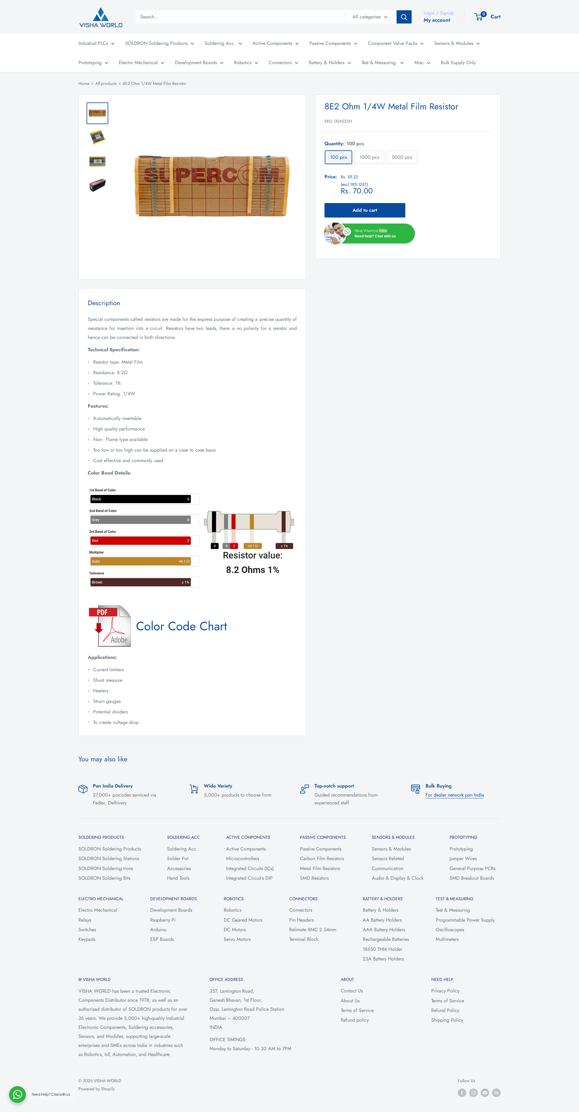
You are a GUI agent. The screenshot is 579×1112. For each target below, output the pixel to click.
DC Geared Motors (243, 919)
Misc (419, 62)
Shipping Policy (447, 1019)
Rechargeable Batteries (386, 939)
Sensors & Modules (453, 43)
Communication (387, 868)
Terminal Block (303, 939)
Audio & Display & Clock (397, 878)
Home (83, 83)
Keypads (86, 939)
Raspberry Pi (163, 919)
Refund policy (355, 1019)
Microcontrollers (242, 858)
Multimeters (447, 939)
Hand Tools (178, 878)
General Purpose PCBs (472, 868)
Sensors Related (388, 858)
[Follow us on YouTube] (485, 1092)
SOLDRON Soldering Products (156, 43)
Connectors (280, 62)
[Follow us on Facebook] (462, 1092)
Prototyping (90, 62)
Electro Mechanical (138, 62)
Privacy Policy (445, 990)
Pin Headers (301, 919)
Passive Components (330, 43)
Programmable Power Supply (465, 919)
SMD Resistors (314, 878)
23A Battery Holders (383, 958)
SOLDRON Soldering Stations (108, 858)
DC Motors (235, 929)
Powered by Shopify (96, 1089)
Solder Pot (177, 858)
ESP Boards (162, 939)
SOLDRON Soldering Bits (104, 878)
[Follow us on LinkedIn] (496, 1092)
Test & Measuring (379, 62)
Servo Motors (237, 939)
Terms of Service (357, 1010)
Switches (87, 929)
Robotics (243, 62)
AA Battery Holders (382, 919)
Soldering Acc (181, 848)
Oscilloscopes (450, 929)
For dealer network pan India (455, 794)
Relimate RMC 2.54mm (312, 929)
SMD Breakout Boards (472, 878)
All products (106, 83)
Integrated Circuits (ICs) (250, 868)
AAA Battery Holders (384, 929)
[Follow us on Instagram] (473, 1092)
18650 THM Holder (382, 949)
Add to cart (365, 210)
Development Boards (196, 62)
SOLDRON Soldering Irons (105, 868)
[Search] (404, 16)
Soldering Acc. (220, 43)
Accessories (179, 868)
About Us (350, 1000)
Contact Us (352, 990)
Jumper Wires (463, 858)
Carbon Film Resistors (322, 858)
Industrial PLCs (93, 43)
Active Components (272, 43)
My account (437, 19)
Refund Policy (445, 1010)
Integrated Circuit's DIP (249, 878)
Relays (84, 919)
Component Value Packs (392, 43)
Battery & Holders (326, 62)
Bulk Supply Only (458, 62)
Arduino (158, 929)
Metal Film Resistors (320, 868)
